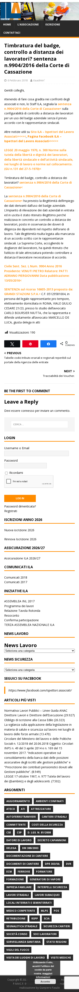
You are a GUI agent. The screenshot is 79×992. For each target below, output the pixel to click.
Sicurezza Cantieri (56, 926)
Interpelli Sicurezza (52, 887)
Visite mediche (61, 957)
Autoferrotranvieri (21, 816)
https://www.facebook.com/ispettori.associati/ (40, 690)
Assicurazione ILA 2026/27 (22, 558)
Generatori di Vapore (45, 879)
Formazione (15, 879)
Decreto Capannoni (51, 840)
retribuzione (15, 918)
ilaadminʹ (39, 80)
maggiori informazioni (44, 975)
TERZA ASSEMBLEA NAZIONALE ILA (29, 625)
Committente (16, 824)
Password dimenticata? (20, 506)
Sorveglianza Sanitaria (23, 942)
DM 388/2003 (30, 848)
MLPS (44, 911)
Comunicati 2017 (15, 582)
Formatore (44, 871)
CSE (8, 832)
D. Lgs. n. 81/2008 (39, 832)
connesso (27, 411)
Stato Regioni (56, 942)
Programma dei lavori (19, 606)
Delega (11, 848)
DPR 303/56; (52, 864)
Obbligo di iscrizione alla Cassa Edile (28, 720)
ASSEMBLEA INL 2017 (19, 601)
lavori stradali (17, 895)
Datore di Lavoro (19, 840)
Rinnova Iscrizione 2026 (20, 539)
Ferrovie (24, 871)
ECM (9, 871)
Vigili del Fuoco (17, 950)
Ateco (10, 809)
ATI (23, 809)
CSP (19, 832)
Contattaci (11, 32)
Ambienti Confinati (50, 801)
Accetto (45, 981)
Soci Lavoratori (45, 934)
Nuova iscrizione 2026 (19, 530)
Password (11, 460)
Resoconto (11, 615)
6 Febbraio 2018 (18, 80)
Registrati (10, 511)
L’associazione (28, 24)
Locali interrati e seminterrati (29, 903)
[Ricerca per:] (39, 424)
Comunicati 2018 (15, 577)
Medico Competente (20, 911)
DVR (68, 864)
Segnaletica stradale (21, 926)
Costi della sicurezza (47, 824)
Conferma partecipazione (21, 620)
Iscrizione (52, 24)
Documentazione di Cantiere (27, 856)
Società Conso (16, 934)
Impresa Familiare (19, 887)
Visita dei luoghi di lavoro (25, 957)
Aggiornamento (18, 801)
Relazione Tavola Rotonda (22, 611)
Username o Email (16, 448)
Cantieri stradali (54, 816)
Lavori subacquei (47, 895)
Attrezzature (41, 809)
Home (7, 24)
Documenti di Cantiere (22, 864)
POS (56, 911)
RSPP (34, 918)
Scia (47, 918)
